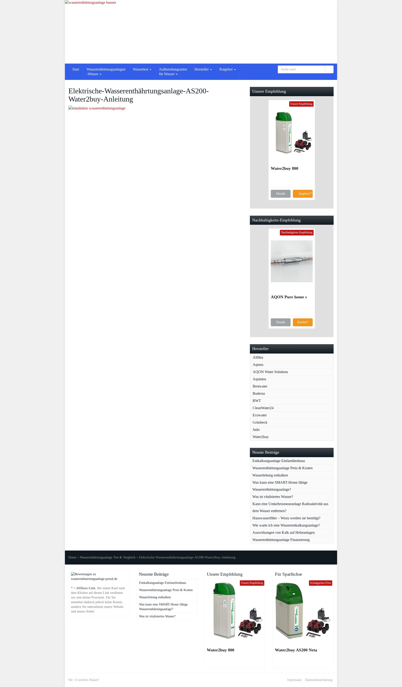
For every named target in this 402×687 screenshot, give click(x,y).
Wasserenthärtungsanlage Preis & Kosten (282, 468)
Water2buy (261, 437)
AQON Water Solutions (270, 372)
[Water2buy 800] (292, 133)
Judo (256, 430)
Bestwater (260, 386)
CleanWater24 (263, 408)
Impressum (294, 680)
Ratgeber (226, 69)
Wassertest (141, 69)
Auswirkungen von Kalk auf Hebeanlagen (283, 532)
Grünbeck (260, 422)
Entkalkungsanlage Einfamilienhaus (278, 461)
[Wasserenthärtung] (201, 32)
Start (75, 69)
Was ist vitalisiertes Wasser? (272, 497)
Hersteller (202, 69)
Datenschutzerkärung (318, 680)
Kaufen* (302, 322)
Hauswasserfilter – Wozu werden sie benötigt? (286, 518)
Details (280, 193)
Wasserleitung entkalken (270, 475)
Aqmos (258, 365)
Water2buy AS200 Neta (296, 650)
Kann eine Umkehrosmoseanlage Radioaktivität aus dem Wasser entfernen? (290, 507)
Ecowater (260, 415)
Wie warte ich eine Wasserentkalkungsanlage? (286, 525)
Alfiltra (258, 357)
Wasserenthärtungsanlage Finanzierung (281, 540)
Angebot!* (305, 193)
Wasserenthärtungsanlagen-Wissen (106, 71)
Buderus (259, 393)
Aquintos (259, 379)
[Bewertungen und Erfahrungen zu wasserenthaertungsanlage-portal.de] (99, 576)
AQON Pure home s (289, 297)
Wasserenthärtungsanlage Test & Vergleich (107, 557)
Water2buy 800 (284, 168)
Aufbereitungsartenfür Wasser (173, 71)
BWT (257, 401)
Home (72, 557)
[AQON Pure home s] (292, 261)
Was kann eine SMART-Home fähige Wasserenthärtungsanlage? (280, 485)
